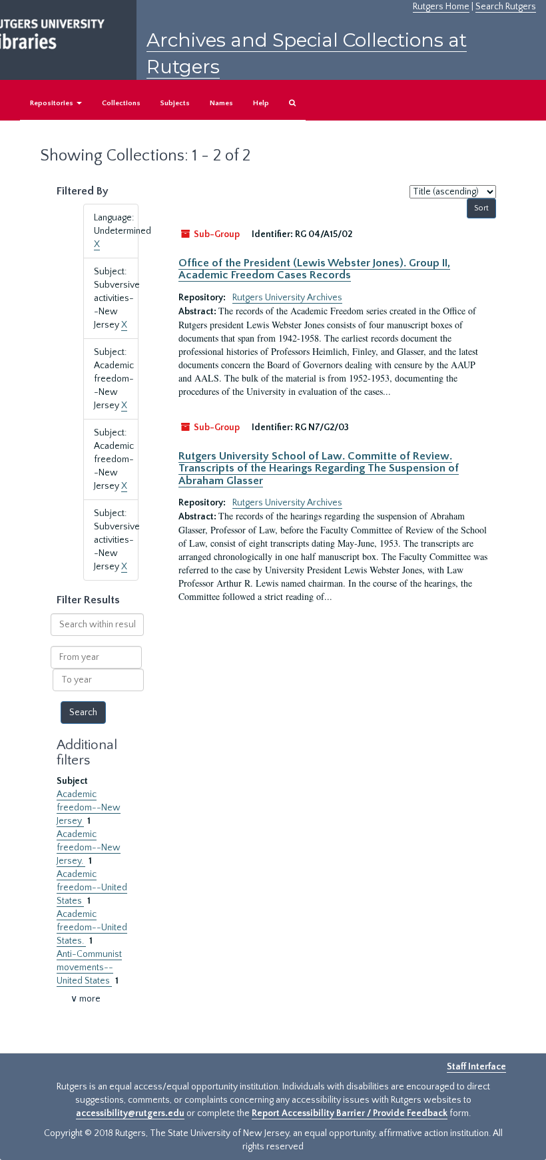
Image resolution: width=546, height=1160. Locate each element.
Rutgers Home (441, 6)
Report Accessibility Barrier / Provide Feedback (349, 1113)
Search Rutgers (505, 6)
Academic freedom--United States (92, 887)
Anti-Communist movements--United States (89, 967)
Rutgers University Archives (287, 297)
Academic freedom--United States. (92, 927)
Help (261, 103)
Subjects (175, 103)
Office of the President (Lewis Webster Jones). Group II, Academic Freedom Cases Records (314, 269)
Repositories (52, 103)
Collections (121, 103)
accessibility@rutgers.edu (130, 1113)
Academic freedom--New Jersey (89, 807)
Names (221, 103)
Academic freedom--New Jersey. (89, 847)
